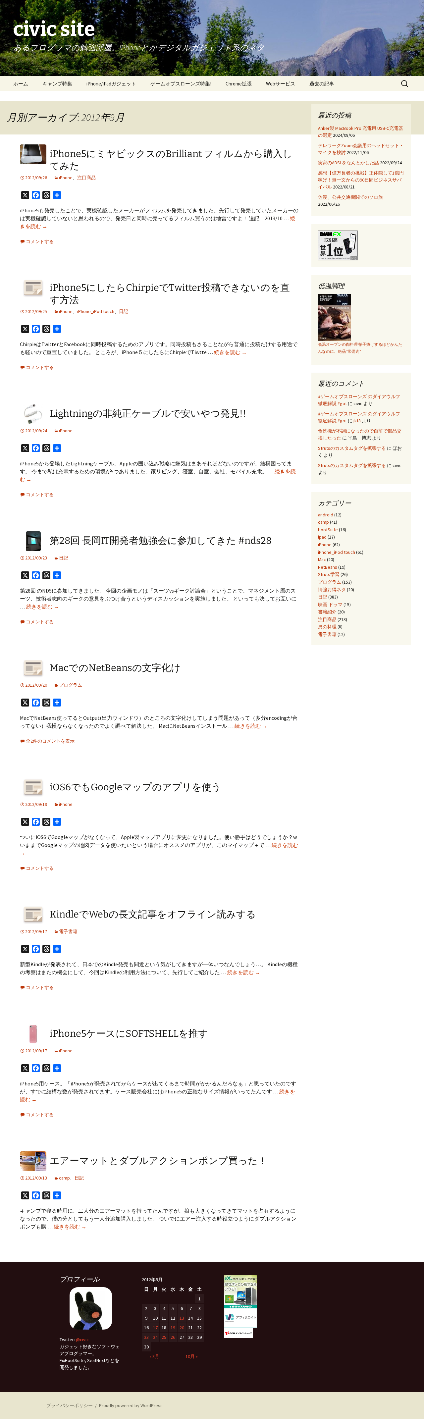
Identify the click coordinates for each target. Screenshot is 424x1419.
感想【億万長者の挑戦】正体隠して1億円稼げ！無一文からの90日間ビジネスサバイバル (361, 180)
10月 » (192, 1356)
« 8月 (154, 1356)
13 (182, 1318)
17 (155, 1328)
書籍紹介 (327, 612)
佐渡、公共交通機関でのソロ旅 (350, 197)
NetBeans (327, 567)
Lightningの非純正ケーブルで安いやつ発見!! (148, 413)
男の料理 (327, 627)
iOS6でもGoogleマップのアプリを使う (135, 787)
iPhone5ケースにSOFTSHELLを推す (129, 1033)
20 (182, 1328)
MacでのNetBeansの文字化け (115, 668)
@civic (82, 1339)
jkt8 (357, 421)
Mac (322, 559)
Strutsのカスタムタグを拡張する (352, 448)
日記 (123, 311)
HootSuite (328, 530)
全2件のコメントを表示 (50, 741)
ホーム (20, 83)
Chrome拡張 (239, 83)
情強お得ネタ (332, 590)
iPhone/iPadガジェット (111, 83)
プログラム (70, 685)
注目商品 (86, 178)
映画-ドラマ (330, 604)
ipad (322, 537)
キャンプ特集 (57, 83)
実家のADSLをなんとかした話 (348, 163)
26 (173, 1337)
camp (64, 1178)
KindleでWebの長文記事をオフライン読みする (153, 914)
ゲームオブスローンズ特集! (180, 83)
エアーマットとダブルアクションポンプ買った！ (158, 1161)
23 (146, 1337)
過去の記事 (321, 83)
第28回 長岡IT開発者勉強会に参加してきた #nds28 (161, 541)
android (325, 515)
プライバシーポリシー (69, 1405)
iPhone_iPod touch (95, 311)
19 (173, 1328)
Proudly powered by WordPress (131, 1405)
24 (155, 1337)
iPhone (66, 178)
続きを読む (230, 352)
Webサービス (280, 83)
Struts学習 (329, 574)
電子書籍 (68, 931)
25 (164, 1337)
